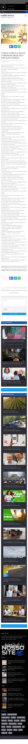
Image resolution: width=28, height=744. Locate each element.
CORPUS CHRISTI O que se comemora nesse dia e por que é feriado (13, 55)
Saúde (10, 733)
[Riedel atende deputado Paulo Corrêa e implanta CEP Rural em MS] (14, 459)
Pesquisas (9, 730)
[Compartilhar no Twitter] (15, 46)
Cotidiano (4, 720)
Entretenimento (12, 723)
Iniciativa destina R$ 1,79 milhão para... (11, 505)
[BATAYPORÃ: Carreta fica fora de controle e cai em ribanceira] (4, 690)
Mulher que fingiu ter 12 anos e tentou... (11, 360)
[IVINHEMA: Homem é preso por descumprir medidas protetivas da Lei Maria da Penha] (4, 668)
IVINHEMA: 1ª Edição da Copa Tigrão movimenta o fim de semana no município (16, 706)
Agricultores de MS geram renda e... (11, 412)
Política (20, 730)
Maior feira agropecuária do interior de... (12, 524)
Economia (16, 720)
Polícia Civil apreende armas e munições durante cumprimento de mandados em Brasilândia (16, 680)
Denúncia (10, 720)
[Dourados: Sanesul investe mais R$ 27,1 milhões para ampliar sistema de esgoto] (14, 421)
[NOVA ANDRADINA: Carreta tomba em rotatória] (14, 533)
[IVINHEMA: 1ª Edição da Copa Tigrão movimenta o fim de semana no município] (4, 706)
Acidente (4, 714)
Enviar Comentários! (14, 313)
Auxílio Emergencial (12, 714)
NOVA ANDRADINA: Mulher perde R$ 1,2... (12, 449)
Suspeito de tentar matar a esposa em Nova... (13, 341)
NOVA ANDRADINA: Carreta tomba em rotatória (14, 542)
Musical (3, 730)
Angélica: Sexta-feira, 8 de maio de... (11, 561)
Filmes (3, 726)
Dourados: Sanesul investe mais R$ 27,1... (12, 430)
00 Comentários (6, 61)
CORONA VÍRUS (21, 717)
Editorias (23, 720)
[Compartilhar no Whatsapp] (19, 46)
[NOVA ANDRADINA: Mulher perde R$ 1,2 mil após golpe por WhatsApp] (14, 440)
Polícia (15, 730)
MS (23, 726)
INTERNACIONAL (17, 726)
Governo (9, 726)
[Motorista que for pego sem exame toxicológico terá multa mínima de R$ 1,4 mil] (4, 699)
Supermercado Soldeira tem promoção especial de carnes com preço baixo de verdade (16, 662)
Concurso (13, 717)
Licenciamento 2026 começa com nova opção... (13, 486)
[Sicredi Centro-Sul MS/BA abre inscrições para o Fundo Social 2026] (14, 496)
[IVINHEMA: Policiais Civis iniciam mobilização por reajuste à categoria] (4, 694)
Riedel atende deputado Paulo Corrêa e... (12, 468)
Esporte (20, 723)
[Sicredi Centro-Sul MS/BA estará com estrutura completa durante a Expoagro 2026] (14, 515)
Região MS (4, 733)
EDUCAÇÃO (4, 723)
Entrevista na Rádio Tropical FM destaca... (12, 620)
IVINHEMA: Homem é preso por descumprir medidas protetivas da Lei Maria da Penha (16, 668)
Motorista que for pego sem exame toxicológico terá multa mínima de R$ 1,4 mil (17, 700)
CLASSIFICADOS (5, 717)
